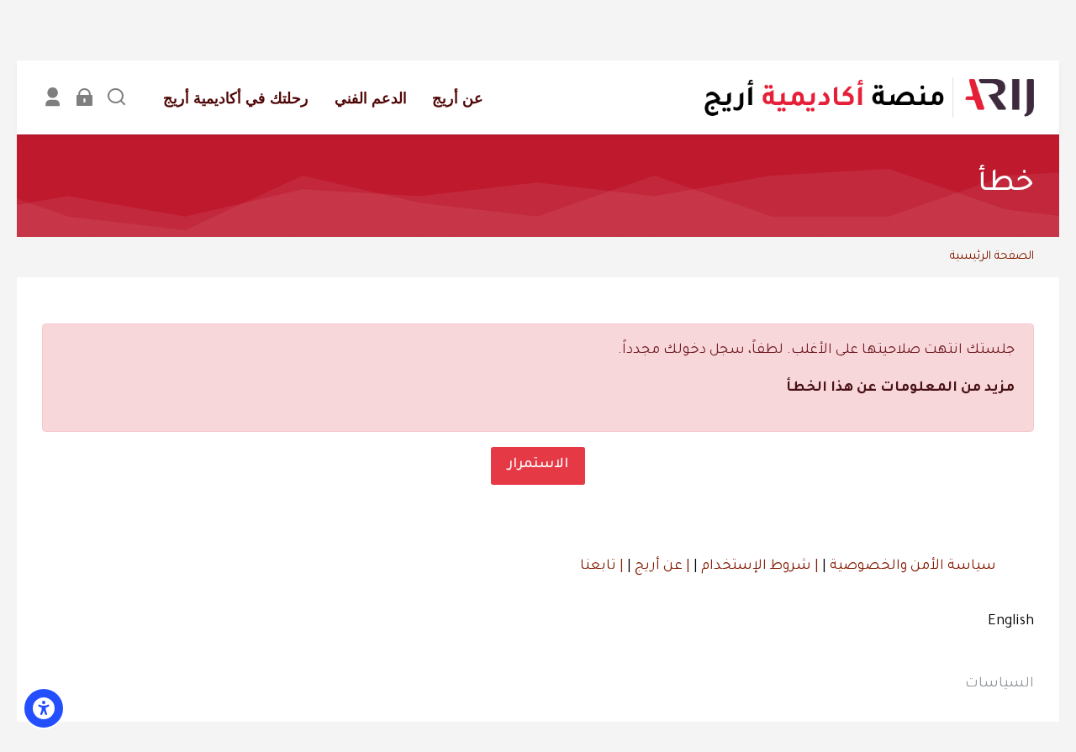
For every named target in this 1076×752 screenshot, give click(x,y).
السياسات (999, 684)
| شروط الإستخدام (758, 566)
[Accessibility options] (44, 708)
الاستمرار (538, 464)
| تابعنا (602, 566)
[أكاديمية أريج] (868, 97)
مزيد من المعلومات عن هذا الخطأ (900, 388)
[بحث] (116, 97)
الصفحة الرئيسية (992, 256)
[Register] (52, 97)
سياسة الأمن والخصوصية (911, 566)
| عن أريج (660, 566)
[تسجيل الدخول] (84, 97)
